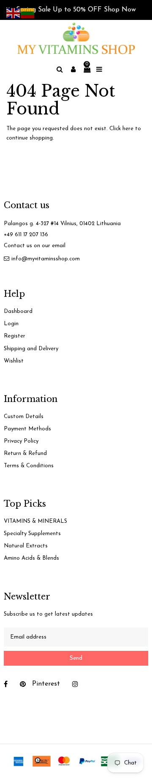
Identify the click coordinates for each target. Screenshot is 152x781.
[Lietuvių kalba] (28, 12)
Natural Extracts (26, 546)
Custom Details (23, 416)
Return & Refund (25, 453)
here (127, 128)
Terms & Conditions (29, 466)
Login (11, 323)
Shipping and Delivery (31, 348)
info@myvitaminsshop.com (45, 259)
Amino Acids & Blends (31, 558)
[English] (13, 12)
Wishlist (14, 361)
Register (14, 336)
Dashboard (18, 311)
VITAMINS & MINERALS (35, 521)
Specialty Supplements (32, 533)
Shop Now (120, 9)
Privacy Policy (21, 441)
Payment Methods (27, 429)
